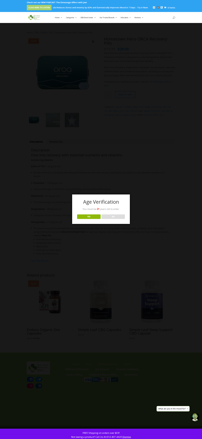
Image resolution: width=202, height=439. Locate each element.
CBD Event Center (86, 18)
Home (57, 18)
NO (113, 216)
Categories (70, 18)
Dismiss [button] (126, 436)
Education (124, 18)
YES (88, 216)
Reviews (138, 18)
